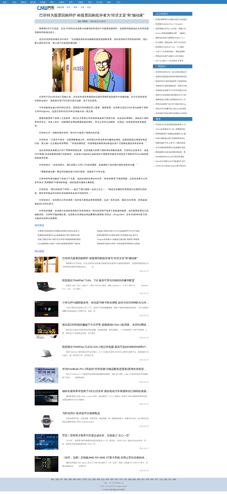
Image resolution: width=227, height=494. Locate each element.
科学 (147, 479)
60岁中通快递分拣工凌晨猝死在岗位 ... (171, 138)
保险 (174, 479)
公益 (161, 479)
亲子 (143, 479)
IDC (61, 479)
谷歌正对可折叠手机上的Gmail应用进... (171, 109)
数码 (134, 479)
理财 (70, 479)
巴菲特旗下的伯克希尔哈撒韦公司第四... (172, 113)
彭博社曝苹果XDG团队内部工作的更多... (172, 19)
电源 (94, 479)
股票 (65, 479)
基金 (52, 479)
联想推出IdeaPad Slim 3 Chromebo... (170, 24)
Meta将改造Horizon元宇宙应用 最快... (171, 157)
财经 (107, 479)
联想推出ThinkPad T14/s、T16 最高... (170, 47)
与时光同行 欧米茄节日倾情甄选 (81, 413)
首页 (68, 7)
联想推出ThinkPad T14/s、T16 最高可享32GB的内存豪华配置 (98, 280)
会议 (103, 479)
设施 (57, 479)
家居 (152, 479)
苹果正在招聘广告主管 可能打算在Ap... (171, 104)
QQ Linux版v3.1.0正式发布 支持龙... (170, 61)
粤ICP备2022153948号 (117, 490)
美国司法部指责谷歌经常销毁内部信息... (172, 77)
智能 (165, 479)
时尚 (116, 479)
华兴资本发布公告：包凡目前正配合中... (172, 72)
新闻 (75, 7)
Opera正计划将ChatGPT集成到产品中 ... (171, 161)
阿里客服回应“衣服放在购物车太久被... (171, 134)
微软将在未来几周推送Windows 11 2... (171, 38)
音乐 (170, 479)
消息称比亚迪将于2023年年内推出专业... (172, 90)
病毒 (98, 479)
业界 (82, 7)
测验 (74, 479)
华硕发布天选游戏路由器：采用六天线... (172, 86)
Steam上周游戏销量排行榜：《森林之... (171, 33)
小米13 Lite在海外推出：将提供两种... (171, 52)
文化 (125, 479)
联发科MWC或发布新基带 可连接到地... (172, 81)
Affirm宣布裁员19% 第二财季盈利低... (171, 129)
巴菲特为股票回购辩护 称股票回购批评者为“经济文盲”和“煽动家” (100, 258)
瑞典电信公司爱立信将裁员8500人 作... (171, 100)
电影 (138, 479)
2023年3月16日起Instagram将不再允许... (171, 166)
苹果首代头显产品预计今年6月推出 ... (171, 56)
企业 (89, 479)
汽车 (120, 479)
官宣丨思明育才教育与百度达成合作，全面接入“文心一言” (96, 435)
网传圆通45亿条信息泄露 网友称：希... (171, 152)
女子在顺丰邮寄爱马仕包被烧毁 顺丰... (171, 148)
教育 (79, 479)
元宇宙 (84, 479)
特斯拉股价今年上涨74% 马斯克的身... (171, 143)
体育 (111, 479)
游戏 (129, 479)
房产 (156, 479)
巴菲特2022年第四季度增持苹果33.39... (171, 125)
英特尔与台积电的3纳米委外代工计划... (171, 95)
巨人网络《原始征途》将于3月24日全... (171, 42)
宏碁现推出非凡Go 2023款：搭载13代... (171, 29)
